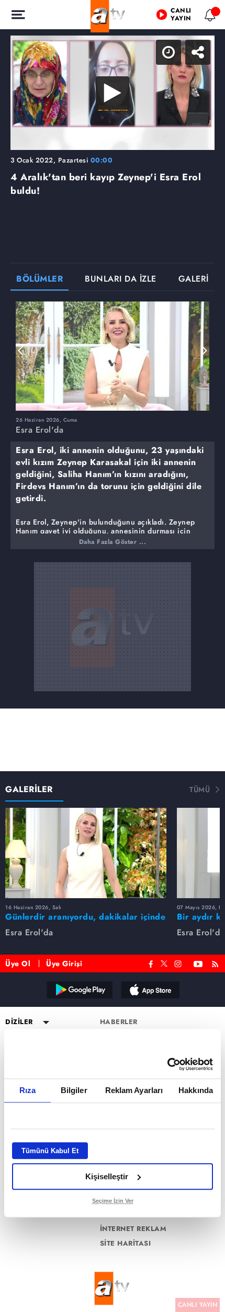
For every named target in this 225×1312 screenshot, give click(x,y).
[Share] (208, 16)
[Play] (112, 656)
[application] (112, 656)
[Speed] (179, 16)
